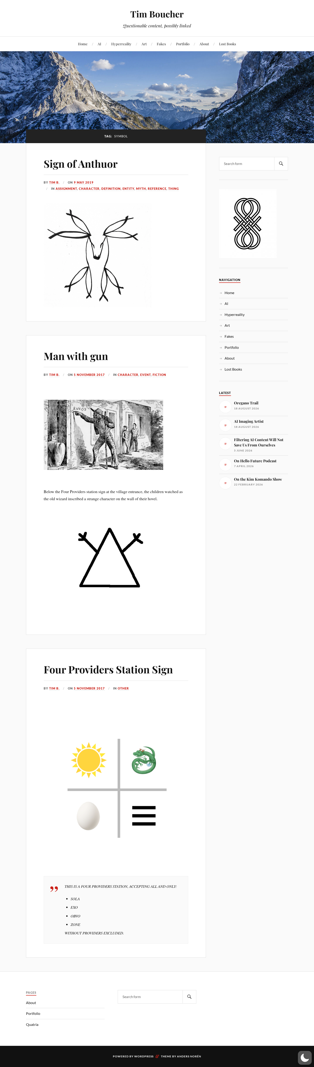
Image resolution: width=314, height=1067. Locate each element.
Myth (141, 188)
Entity (128, 188)
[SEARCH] (281, 163)
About (204, 43)
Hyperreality (121, 43)
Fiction (159, 375)
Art (144, 43)
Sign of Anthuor (81, 163)
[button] (305, 1058)
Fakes (161, 43)
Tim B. (54, 182)
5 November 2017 (89, 375)
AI (99, 43)
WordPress (144, 1056)
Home (83, 43)
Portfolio (182, 43)
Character (89, 188)
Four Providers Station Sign (108, 669)
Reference (157, 188)
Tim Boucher (157, 14)
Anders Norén (189, 1056)
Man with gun (76, 356)
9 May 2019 (84, 182)
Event (145, 375)
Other (123, 688)
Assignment (66, 188)
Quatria (32, 1024)
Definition (111, 188)
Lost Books (227, 43)
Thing (173, 188)
